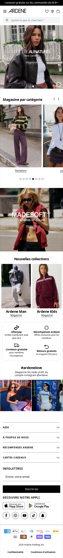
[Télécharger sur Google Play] (39, 505)
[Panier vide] (58, 11)
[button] (30, 86)
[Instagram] (15, 515)
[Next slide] (58, 3)
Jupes (21, 170)
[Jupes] (20, 138)
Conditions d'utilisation (43, 552)
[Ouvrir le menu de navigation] (5, 11)
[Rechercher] (7, 20)
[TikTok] (33, 515)
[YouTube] (24, 515)
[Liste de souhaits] (47, 11)
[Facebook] (6, 515)
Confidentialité (15, 552)
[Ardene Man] (16, 290)
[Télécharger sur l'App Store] (14, 505)
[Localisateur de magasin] (52, 11)
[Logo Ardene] (18, 11)
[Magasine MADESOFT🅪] (31, 219)
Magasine (31, 62)
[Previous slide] (4, 3)
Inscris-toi (31, 489)
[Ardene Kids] (47, 290)
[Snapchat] (42, 515)
